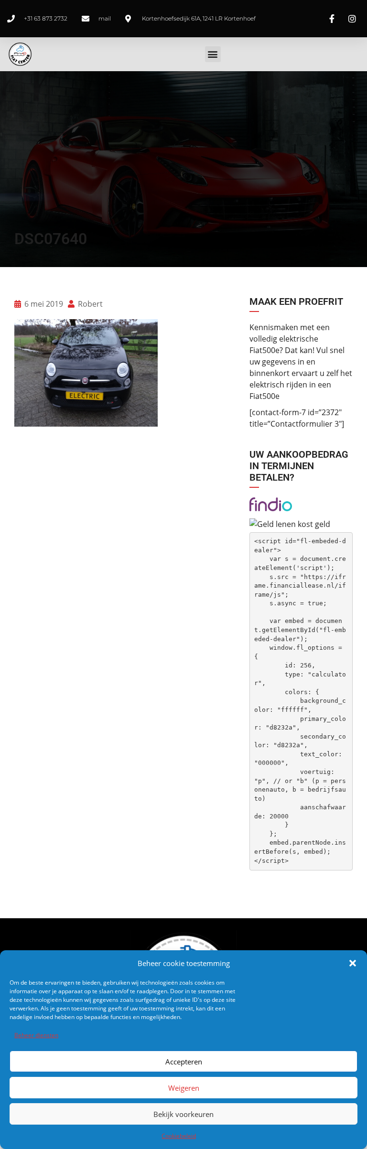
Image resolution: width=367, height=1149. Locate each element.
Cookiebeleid (179, 1136)
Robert (89, 304)
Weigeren (183, 1088)
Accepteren (183, 1061)
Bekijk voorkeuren (183, 1114)
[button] (352, 963)
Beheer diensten (36, 1035)
